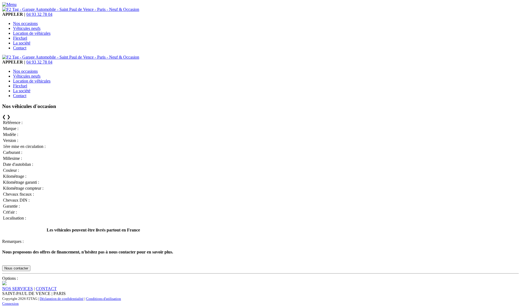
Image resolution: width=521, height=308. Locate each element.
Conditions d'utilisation (103, 299)
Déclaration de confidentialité (62, 299)
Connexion (10, 303)
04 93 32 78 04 (39, 14)
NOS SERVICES (17, 288)
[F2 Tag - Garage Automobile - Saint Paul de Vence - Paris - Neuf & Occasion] (70, 9)
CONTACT (46, 288)
